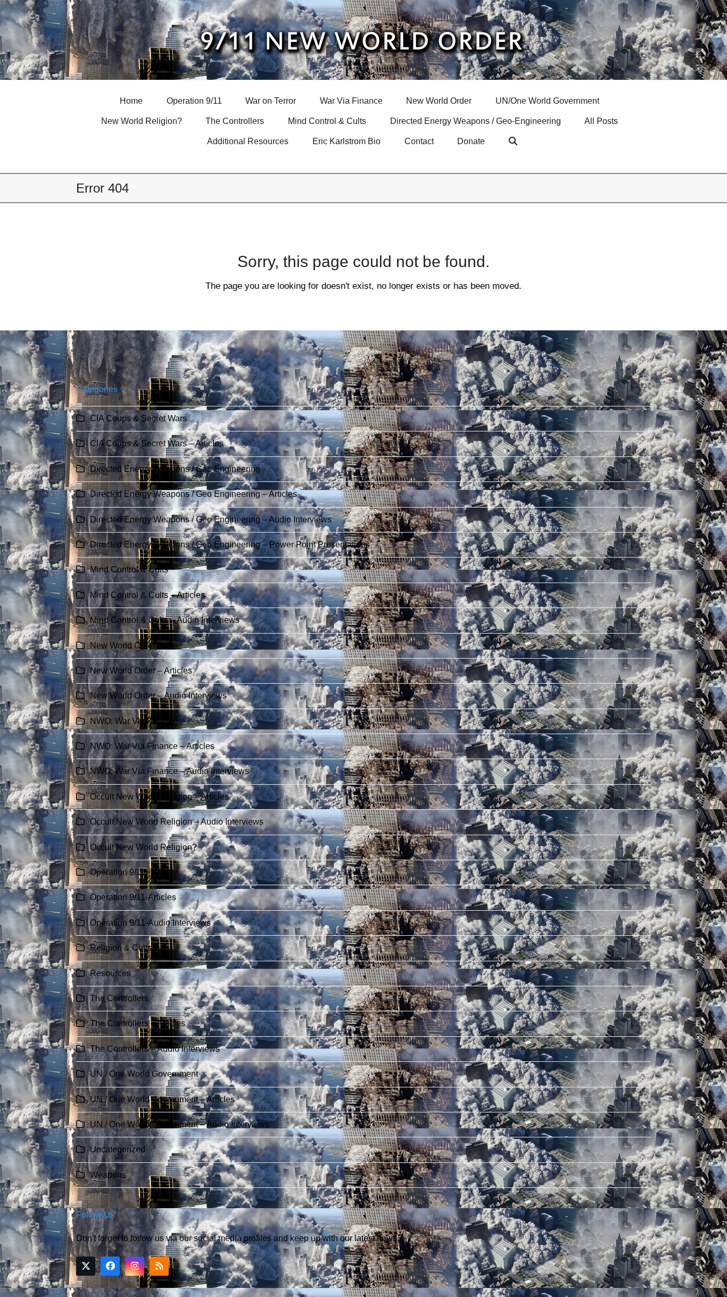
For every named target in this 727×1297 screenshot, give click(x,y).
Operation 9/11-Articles (133, 897)
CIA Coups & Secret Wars (138, 418)
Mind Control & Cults (129, 569)
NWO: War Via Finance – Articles (152, 746)
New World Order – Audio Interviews (158, 695)
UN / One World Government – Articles (162, 1099)
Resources (110, 973)
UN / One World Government (144, 1073)
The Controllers (119, 998)
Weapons (108, 1174)
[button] (514, 141)
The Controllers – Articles (137, 1023)
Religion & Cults (121, 947)
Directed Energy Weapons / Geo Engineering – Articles (193, 493)
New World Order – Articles (141, 670)
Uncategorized (117, 1149)
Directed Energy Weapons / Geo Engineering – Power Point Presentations (230, 544)
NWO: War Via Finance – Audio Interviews (169, 771)
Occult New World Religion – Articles (159, 796)
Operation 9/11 (117, 872)
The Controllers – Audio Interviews (155, 1048)
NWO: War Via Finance (134, 721)
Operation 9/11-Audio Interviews (150, 922)
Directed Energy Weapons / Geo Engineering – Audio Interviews (211, 519)
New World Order (122, 645)
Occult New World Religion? (143, 847)
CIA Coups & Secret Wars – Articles (157, 443)
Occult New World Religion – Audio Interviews (176, 821)
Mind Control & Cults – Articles (147, 595)
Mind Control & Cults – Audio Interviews (164, 620)
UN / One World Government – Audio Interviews (179, 1124)
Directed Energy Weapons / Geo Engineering (175, 468)
